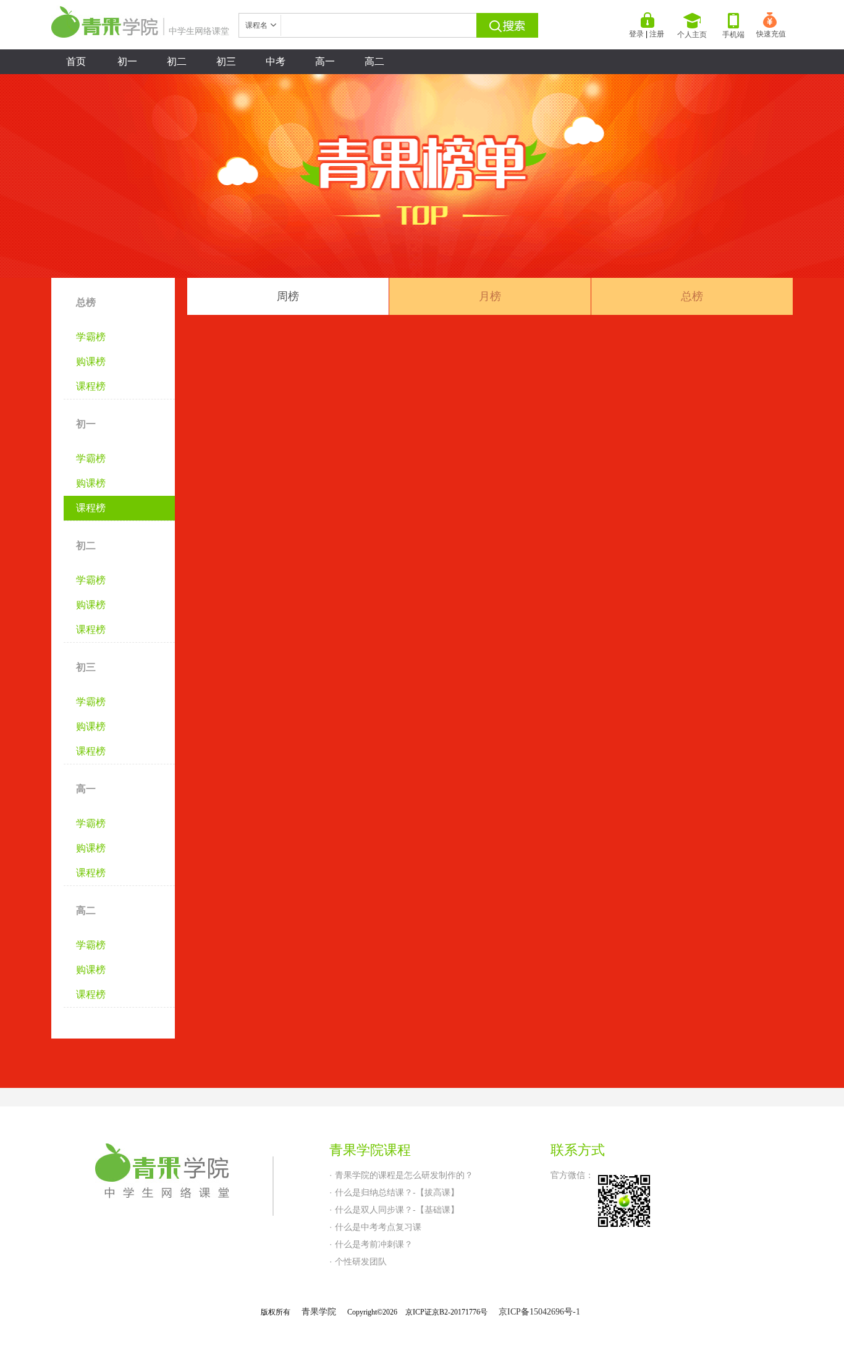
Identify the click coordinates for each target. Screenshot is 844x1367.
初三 (226, 61)
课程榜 (91, 386)
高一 (325, 61)
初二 (177, 61)
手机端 (733, 34)
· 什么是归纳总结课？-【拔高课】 (394, 1192)
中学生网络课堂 (199, 31)
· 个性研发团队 (358, 1261)
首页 (76, 61)
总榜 (692, 296)
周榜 (288, 296)
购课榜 (91, 361)
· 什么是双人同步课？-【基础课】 (394, 1209)
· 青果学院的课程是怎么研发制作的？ (401, 1175)
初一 (127, 61)
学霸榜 (91, 337)
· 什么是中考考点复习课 (375, 1227)
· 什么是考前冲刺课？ (371, 1244)
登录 (636, 34)
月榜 (490, 296)
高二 (374, 61)
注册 (656, 34)
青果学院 (319, 1311)
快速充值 (771, 34)
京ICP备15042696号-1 (539, 1311)
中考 (275, 61)
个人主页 (692, 34)
